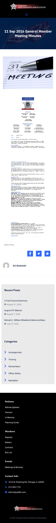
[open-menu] (26, 14)
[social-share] (30, 254)
